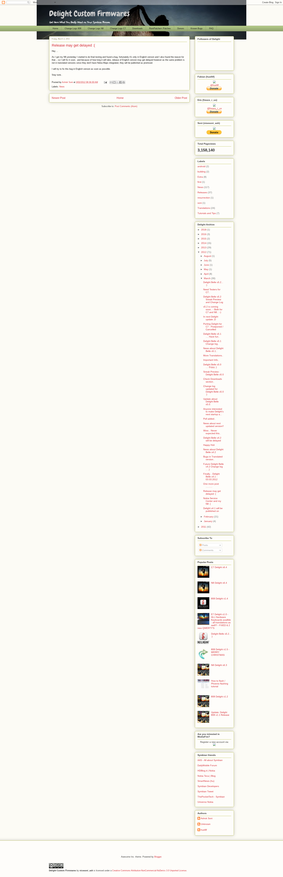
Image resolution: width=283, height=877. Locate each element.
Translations (204, 208)
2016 (204, 234)
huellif (204, 829)
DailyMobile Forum (207, 765)
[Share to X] (117, 82)
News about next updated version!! (213, 424)
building (202, 171)
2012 (204, 252)
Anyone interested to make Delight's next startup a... (213, 412)
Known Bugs (197, 28)
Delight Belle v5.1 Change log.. (212, 342)
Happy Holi (209, 445)
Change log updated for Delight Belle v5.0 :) (213, 390)
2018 (204, 229)
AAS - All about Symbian (210, 760)
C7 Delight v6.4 (219, 567)
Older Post (181, 98)
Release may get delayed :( (212, 492)
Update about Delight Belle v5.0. (211, 402)
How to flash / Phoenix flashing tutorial (219, 684)
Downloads (137, 28)
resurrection (204, 197)
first (199, 182)
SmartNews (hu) (206, 781)
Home (55, 28)
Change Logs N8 (96, 28)
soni (200, 203)
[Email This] (111, 82)
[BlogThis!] (114, 82)
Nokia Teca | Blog (207, 776)
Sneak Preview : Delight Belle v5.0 (213, 373)
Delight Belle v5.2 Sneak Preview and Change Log (213, 299)
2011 (204, 526)
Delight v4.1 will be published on (213, 509)
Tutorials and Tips (207, 213)
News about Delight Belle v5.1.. (213, 349)
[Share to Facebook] (120, 82)
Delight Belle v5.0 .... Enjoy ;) (212, 366)
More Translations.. (213, 355)
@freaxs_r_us (214, 108)
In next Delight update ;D (210, 318)
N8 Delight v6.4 (219, 582)
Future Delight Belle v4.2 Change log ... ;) (213, 467)
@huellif (214, 85)
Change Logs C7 (118, 28)
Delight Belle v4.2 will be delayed (212, 439)
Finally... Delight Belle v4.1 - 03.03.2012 (211, 477)
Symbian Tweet (205, 791)
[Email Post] (105, 82)
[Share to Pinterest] (123, 82)
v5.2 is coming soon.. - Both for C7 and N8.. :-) (212, 309)
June (207, 265)
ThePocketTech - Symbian (211, 796)
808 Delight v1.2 (219, 696)
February (209, 516)
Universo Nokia (205, 802)
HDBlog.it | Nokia (206, 770)
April (206, 274)
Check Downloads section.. (212, 380)
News (62, 86)
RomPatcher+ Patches (160, 28)
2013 (204, 247)
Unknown (205, 824)
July (206, 260)
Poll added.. (209, 418)
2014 (204, 243)
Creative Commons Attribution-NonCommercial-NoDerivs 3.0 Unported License (149, 870)
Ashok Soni (68, 82)
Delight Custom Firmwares (89, 14)
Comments (207, 550)
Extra (200, 177)
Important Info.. (211, 360)
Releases (202, 192)
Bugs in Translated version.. (213, 458)
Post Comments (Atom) (126, 106)
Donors (180, 28)
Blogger (157, 857)
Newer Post (58, 98)
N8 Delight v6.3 (219, 665)
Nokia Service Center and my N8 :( (212, 501)
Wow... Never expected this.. (212, 432)
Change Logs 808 (73, 28)
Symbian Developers (208, 786)
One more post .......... (211, 485)
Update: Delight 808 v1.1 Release (220, 713)
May (206, 269)
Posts (204, 545)
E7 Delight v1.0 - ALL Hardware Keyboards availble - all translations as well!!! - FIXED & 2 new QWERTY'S (214, 621)
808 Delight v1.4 (219, 598)
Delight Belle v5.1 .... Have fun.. (212, 335)
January (208, 521)
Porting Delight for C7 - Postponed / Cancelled (213, 327)
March (207, 278)
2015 (204, 238)
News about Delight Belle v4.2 (213, 450)
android (201, 166)
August (208, 256)
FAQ (211, 28)
